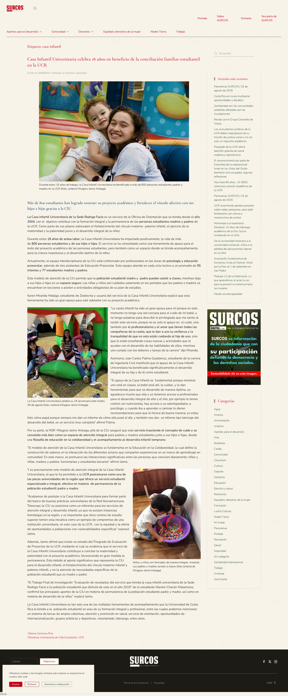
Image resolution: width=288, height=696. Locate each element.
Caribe (218, 449)
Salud (217, 545)
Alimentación (222, 420)
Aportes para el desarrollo (229, 432)
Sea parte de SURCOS (269, 18)
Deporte (218, 471)
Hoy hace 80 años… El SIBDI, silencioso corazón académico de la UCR (233, 186)
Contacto (246, 18)
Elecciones (220, 494)
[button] (35, 8)
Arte (216, 437)
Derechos (70, 73)
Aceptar (16, 684)
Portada (202, 18)
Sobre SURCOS (222, 18)
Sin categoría (221, 556)
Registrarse (49, 661)
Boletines (219, 443)
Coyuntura (220, 460)
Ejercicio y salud (223, 488)
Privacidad (159, 682)
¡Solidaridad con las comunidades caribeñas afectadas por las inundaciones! (233, 110)
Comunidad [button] (58, 32)
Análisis (219, 426)
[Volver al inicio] (15, 8)
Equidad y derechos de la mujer (122, 32)
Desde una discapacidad (228, 294)
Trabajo (180, 32)
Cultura (218, 466)
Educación (81, 73)
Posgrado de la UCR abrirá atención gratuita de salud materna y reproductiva (229, 151)
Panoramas (220, 528)
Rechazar (32, 684)
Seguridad (220, 551)
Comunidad (221, 454)
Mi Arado (219, 522)
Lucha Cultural (222, 511)
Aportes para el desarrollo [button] (22, 32)
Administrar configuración (56, 684)
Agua (217, 409)
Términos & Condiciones (136, 682)
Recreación (220, 539)
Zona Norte (220, 579)
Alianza (218, 415)
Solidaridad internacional (228, 562)
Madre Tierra (158, 32)
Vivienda (219, 573)
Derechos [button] (84, 32)
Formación (220, 505)
